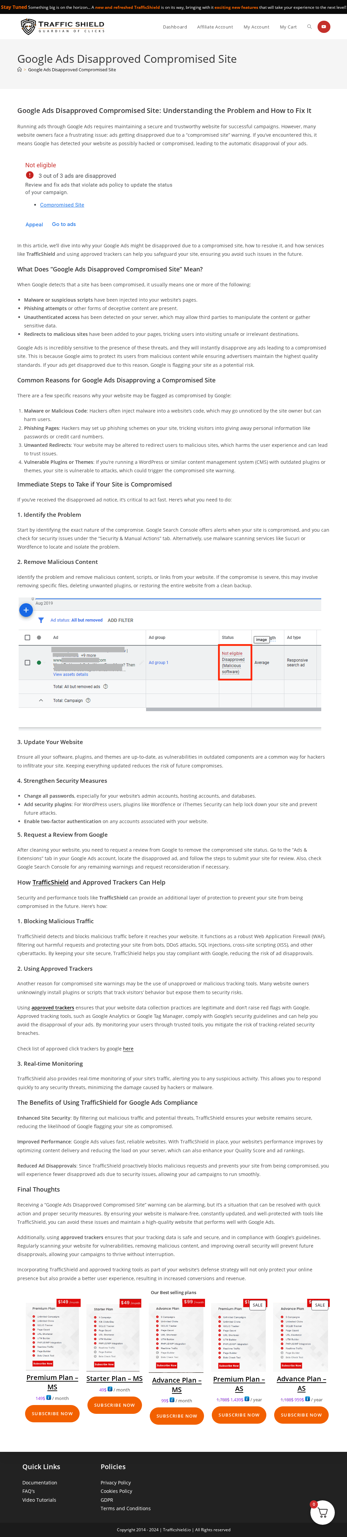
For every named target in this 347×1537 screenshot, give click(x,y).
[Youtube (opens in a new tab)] (324, 27)
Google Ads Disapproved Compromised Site (72, 70)
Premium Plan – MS (52, 1382)
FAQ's (28, 1491)
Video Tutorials (39, 1500)
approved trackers (53, 1007)
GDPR (107, 1500)
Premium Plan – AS (239, 1383)
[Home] (19, 70)
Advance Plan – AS (301, 1383)
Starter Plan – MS (114, 1378)
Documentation (39, 1482)
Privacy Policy (116, 1482)
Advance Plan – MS (177, 1384)
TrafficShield (50, 882)
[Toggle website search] (309, 26)
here (128, 1048)
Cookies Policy (116, 1491)
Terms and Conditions (126, 1508)
